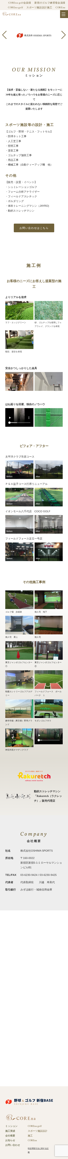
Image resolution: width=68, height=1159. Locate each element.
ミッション (11, 1126)
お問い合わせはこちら (34, 227)
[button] (4, 35)
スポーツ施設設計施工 (39, 7)
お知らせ (10, 1140)
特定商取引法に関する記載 (38, 1150)
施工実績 (10, 1131)
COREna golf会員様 (19, 3)
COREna (60, 7)
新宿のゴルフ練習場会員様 (49, 3)
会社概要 (10, 1135)
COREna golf (15, 7)
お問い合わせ (12, 1145)
